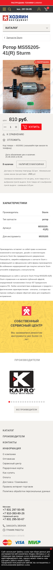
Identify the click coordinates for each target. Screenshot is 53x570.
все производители (26, 410)
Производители (14, 436)
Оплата (7, 477)
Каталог (8, 430)
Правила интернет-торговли (18, 487)
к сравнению (15, 134)
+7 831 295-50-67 (13, 519)
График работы (15, 530)
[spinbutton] (10, 127)
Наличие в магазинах (31, 164)
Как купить (9, 473)
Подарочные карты (13, 468)
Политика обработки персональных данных (26, 491)
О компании (9, 454)
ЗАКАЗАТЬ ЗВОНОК (16, 526)
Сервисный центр (12, 463)
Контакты (10, 442)
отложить (14, 140)
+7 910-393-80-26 (13, 513)
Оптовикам (9, 459)
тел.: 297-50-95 (24, 9)
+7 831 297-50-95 (13, 509)
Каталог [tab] (11, 27)
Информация (12, 448)
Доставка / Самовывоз (15, 482)
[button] (16, 127)
